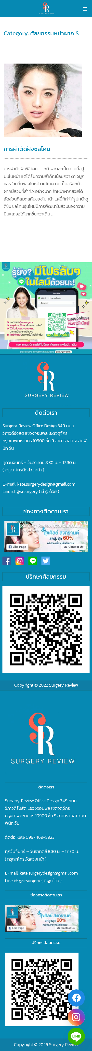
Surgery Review (63, 685)
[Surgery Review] (46, 8)
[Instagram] (76, 1017)
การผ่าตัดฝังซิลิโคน (27, 149)
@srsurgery (27, 491)
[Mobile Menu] (85, 9)
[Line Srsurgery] (32, 561)
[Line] (76, 1036)
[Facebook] (76, 998)
